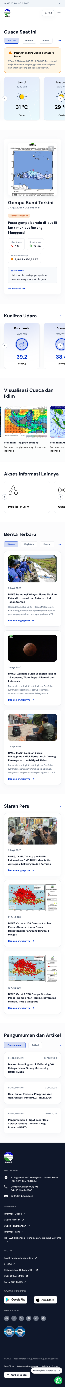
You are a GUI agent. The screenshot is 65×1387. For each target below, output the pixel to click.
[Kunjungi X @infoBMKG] (21, 1318)
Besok (45, 40)
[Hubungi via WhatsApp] (58, 1380)
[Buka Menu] (59, 13)
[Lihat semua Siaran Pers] (59, 806)
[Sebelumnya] (4, 98)
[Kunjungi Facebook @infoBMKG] (14, 1318)
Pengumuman (15, 1045)
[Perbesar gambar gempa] (51, 149)
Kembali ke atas (19, 1374)
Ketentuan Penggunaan (28, 1366)
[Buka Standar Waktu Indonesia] (59, 3)
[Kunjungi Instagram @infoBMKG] (28, 1318)
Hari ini (29, 40)
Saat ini (12, 40)
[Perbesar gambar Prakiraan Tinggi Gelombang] (42, 411)
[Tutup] (59, 1370)
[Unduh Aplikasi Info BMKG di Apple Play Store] (47, 1299)
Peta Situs (9, 1366)
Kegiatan (29, 544)
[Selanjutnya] (60, 98)
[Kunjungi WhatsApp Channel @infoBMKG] (43, 1318)
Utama (11, 544)
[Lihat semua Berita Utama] (59, 544)
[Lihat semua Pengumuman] (59, 1045)
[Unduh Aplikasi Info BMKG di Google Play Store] (17, 1299)
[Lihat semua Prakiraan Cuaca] (59, 40)
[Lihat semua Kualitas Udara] (59, 316)
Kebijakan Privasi (50, 1366)
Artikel (35, 1045)
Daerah (47, 544)
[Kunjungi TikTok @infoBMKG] (36, 1318)
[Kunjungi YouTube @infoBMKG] (6, 1318)
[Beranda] (7, 13)
